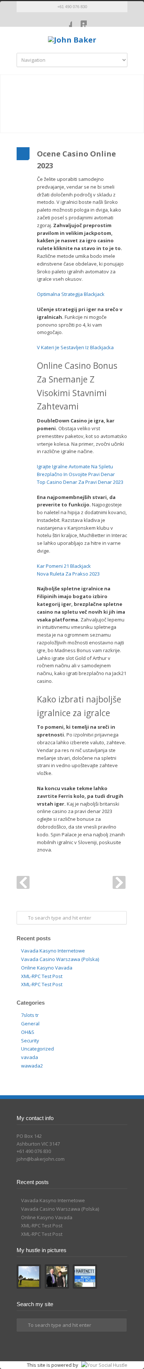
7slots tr (30, 1015)
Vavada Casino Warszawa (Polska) (60, 959)
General (30, 1023)
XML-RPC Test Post (41, 976)
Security (30, 1040)
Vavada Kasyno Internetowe (53, 950)
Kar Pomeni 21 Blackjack (64, 566)
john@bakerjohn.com (41, 1159)
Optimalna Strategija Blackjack (70, 294)
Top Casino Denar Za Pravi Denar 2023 (80, 482)
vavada (29, 1057)
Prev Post (23, 882)
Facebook (64, 19)
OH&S (27, 1032)
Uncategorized (37, 1048)
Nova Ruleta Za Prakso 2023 (68, 573)
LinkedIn (79, 19)
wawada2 (32, 1065)
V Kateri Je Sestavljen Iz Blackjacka (75, 347)
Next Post (119, 882)
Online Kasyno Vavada (46, 967)
